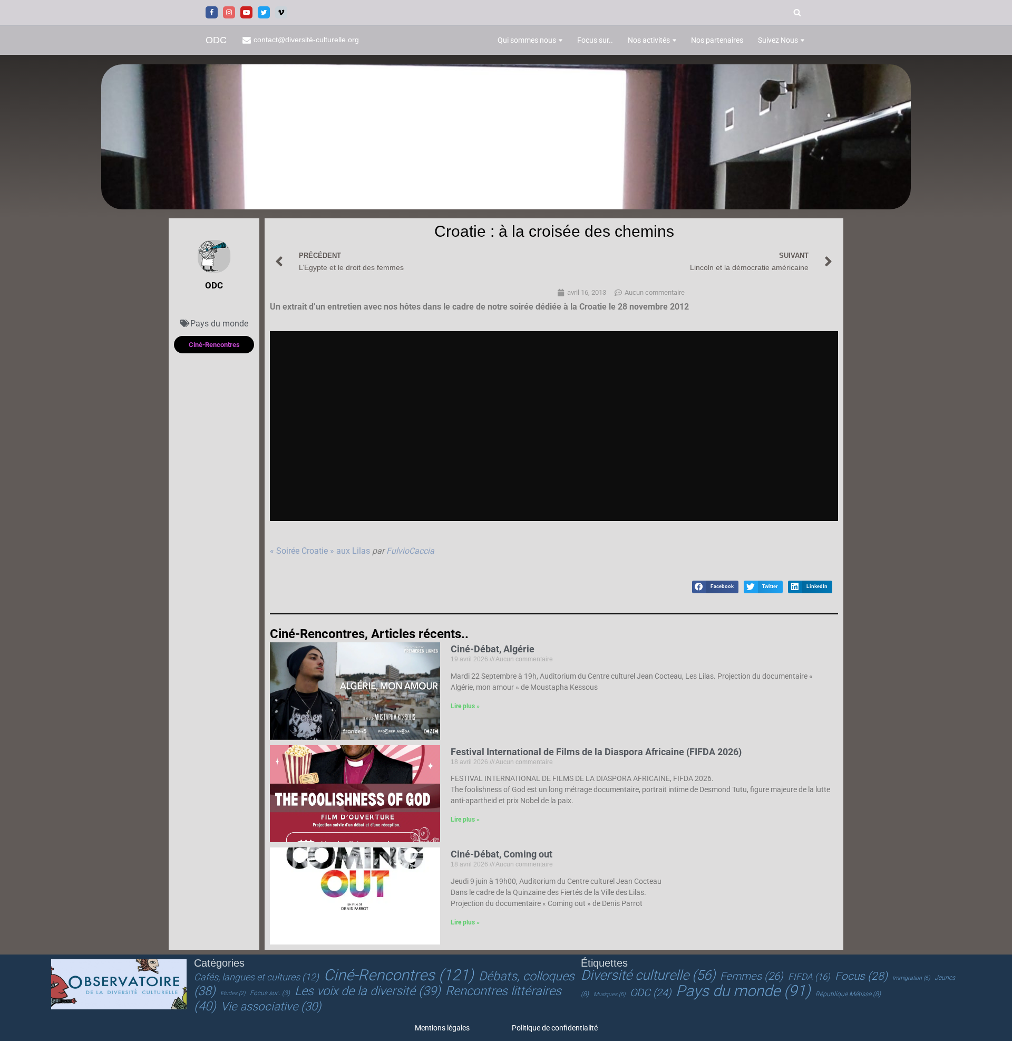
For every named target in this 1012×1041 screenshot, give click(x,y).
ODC (650, 993)
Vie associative (271, 1006)
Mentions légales (442, 1028)
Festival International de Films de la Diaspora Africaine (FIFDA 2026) (596, 751)
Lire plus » (465, 706)
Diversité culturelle (648, 975)
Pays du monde (219, 324)
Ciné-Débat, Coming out (501, 854)
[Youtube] (246, 12)
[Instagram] (229, 12)
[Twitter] (264, 12)
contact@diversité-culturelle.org (306, 40)
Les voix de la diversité (368, 991)
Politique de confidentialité (555, 1028)
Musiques (609, 994)
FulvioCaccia (410, 551)
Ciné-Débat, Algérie (492, 648)
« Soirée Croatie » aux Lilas (320, 551)
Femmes (751, 976)
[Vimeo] (281, 12)
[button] (560, 40)
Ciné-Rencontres (399, 975)
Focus (861, 976)
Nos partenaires (717, 40)
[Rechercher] (797, 12)
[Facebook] (212, 12)
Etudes (232, 993)
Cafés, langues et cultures (256, 976)
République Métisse (848, 994)
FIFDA (809, 976)
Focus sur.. (595, 40)
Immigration (911, 978)
